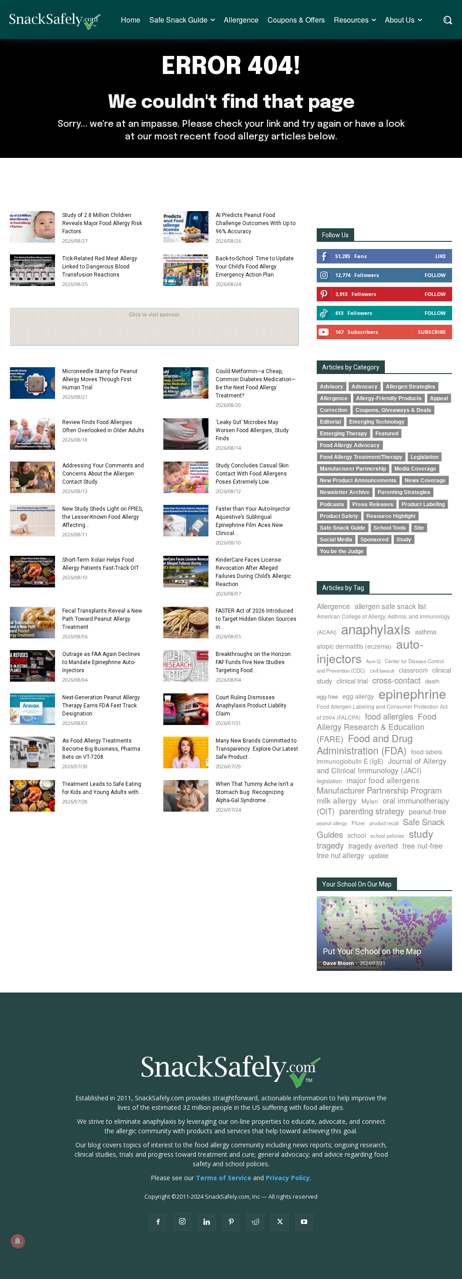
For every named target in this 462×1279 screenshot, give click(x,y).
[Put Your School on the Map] (384, 933)
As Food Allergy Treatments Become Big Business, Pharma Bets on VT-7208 (101, 749)
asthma (425, 631)
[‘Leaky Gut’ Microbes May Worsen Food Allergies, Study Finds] (185, 434)
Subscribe (432, 331)
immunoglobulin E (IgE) (350, 761)
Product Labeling (423, 504)
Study (404, 539)
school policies (387, 835)
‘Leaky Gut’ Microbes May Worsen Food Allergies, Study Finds (252, 430)
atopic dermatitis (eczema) (354, 646)
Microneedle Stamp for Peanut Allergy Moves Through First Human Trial (100, 379)
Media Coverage (415, 468)
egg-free (327, 696)
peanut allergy (332, 823)
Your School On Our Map (357, 884)
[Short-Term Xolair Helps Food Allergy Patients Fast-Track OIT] (32, 571)
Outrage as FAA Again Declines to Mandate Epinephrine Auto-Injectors (101, 662)
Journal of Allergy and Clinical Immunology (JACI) (381, 765)
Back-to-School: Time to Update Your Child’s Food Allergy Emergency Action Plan (255, 266)
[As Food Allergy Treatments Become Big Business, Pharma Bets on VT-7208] (32, 752)
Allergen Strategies (410, 386)
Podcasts (332, 504)
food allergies (389, 716)
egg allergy (358, 696)
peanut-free (427, 811)
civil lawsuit (382, 670)
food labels (426, 751)
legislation (329, 781)
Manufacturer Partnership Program (379, 790)
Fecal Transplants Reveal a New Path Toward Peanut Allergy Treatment (102, 619)
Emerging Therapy (343, 433)
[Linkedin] (207, 1222)
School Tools (390, 527)
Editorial (330, 421)
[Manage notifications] (17, 1241)
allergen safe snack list (390, 606)
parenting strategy (371, 811)
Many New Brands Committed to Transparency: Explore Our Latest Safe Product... (257, 749)
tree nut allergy (340, 855)
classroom (413, 669)
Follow (435, 275)
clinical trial (352, 680)
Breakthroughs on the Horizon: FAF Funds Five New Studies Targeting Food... (254, 662)
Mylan (369, 800)
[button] (447, 20)
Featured (386, 433)
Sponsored (374, 539)
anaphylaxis (376, 628)
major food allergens (383, 779)
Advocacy (364, 386)
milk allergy (337, 800)
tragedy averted (373, 845)
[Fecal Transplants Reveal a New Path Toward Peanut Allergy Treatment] (32, 622)
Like (440, 256)
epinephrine (412, 693)
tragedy (330, 845)
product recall (384, 823)
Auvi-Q (373, 661)
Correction (333, 410)
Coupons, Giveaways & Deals (393, 410)
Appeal (439, 398)
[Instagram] (182, 1222)
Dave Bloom (338, 963)
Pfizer (358, 823)
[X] (280, 1222)
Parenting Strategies (404, 492)
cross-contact (396, 680)
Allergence (334, 398)
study (421, 833)
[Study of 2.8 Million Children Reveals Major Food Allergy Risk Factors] (32, 227)
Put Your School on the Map (372, 951)
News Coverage (425, 480)
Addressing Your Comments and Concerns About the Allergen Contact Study (103, 473)
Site (419, 527)
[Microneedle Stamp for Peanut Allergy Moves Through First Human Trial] (32, 383)
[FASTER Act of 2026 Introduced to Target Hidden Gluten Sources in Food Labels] (185, 622)
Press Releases (372, 504)
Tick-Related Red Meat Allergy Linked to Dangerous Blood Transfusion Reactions (99, 266)
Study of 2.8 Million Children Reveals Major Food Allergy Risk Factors (102, 223)
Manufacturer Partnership (353, 468)
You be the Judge (342, 551)
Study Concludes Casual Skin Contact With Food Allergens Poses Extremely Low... (252, 473)
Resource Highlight (391, 516)
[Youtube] (304, 1222)
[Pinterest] (231, 1222)
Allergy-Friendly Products (389, 398)
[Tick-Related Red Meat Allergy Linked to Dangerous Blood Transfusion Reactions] (32, 270)
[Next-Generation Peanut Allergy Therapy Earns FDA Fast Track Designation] (32, 709)
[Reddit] (255, 1222)
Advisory (331, 386)
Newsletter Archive (345, 492)
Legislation (425, 457)
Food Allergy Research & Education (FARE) (376, 727)
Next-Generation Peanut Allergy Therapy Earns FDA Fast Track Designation (101, 705)
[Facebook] (158, 1222)
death (432, 681)
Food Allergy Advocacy (350, 445)
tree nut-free (422, 845)
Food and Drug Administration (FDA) (365, 744)
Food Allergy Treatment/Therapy (361, 457)
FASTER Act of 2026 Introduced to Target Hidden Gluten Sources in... (256, 619)
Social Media (336, 539)
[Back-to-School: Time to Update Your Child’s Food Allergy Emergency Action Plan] (185, 270)
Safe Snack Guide (342, 527)
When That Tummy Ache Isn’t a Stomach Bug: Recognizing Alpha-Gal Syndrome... (254, 792)
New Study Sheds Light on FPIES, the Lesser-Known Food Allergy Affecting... (102, 517)
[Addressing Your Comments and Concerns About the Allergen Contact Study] (32, 477)
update (378, 855)
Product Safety (339, 516)
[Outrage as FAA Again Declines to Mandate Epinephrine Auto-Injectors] (32, 666)
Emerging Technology (377, 421)
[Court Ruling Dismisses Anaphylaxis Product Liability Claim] (185, 709)
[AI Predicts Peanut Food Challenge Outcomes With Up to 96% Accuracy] (185, 227)
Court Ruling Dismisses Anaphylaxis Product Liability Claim (251, 705)
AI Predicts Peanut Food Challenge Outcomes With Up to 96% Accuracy (256, 223)
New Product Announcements (358, 480)
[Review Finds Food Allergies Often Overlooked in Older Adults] (32, 434)
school (356, 835)
